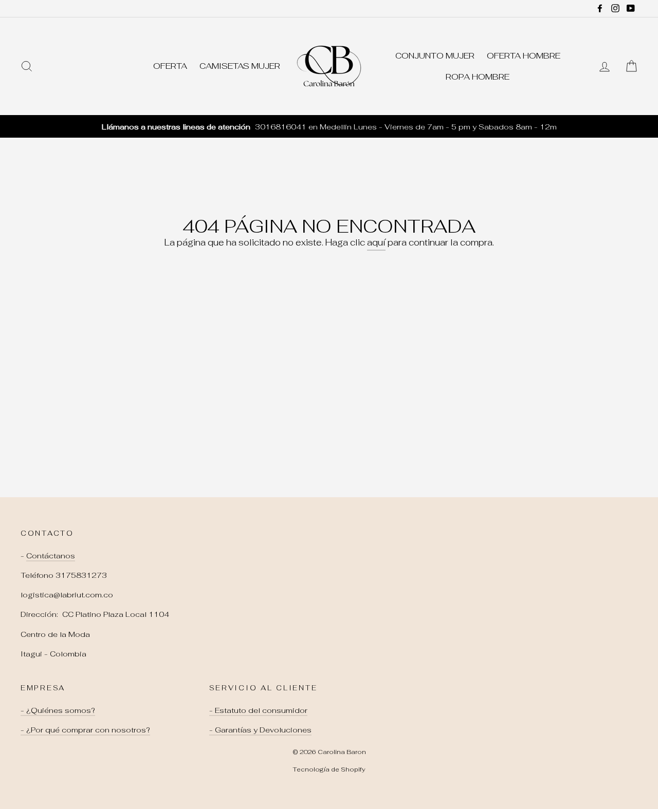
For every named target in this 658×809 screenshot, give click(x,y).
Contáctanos (50, 555)
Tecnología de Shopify (329, 769)
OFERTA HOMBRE (523, 55)
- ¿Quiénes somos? (58, 710)
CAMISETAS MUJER (239, 66)
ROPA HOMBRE (477, 76)
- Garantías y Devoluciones (260, 730)
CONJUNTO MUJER (434, 55)
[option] (329, 127)
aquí (376, 242)
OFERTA (170, 66)
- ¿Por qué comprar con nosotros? (85, 730)
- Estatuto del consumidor (258, 710)
